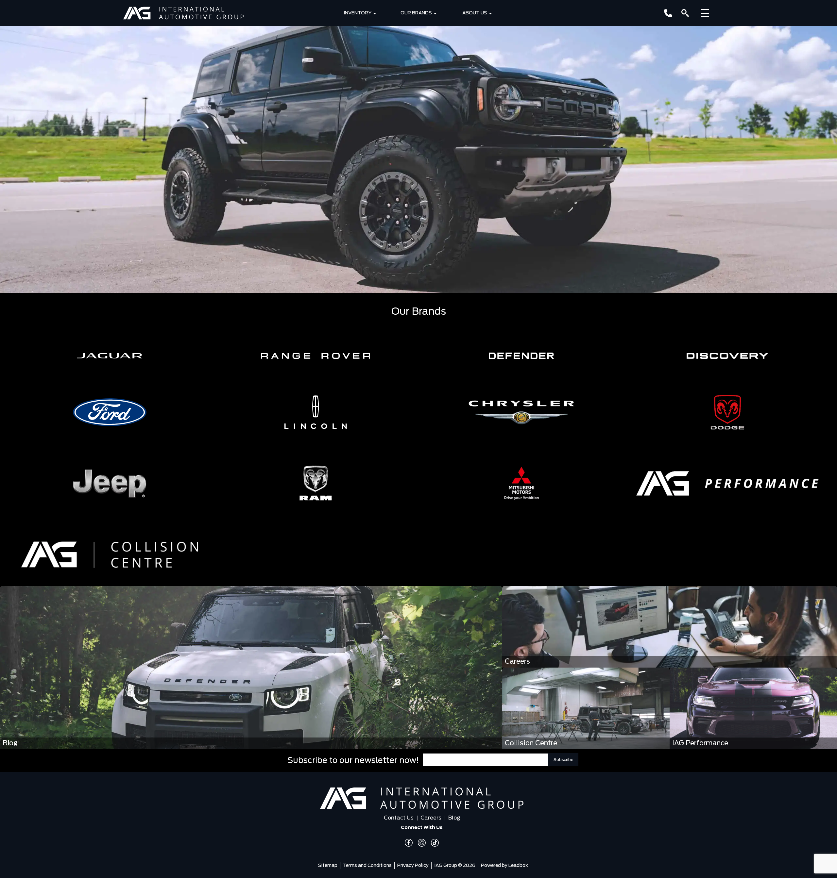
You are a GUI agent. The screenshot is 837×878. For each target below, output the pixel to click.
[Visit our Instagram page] (419, 843)
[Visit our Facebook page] (409, 843)
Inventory (357, 13)
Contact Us (399, 817)
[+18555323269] (668, 13)
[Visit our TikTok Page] (432, 843)
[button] (109, 355)
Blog (454, 817)
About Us (474, 13)
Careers (430, 817)
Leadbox (518, 865)
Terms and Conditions (367, 865)
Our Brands (416, 13)
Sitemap (327, 865)
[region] (418, 146)
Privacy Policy (413, 865)
